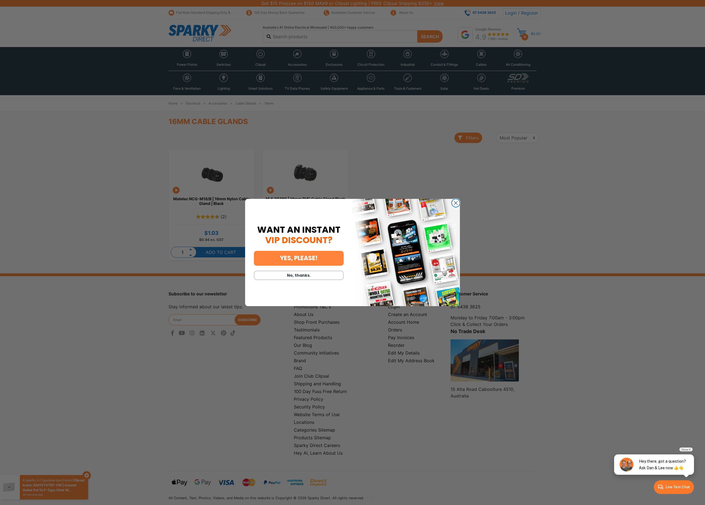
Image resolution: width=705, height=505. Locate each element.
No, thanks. (299, 275)
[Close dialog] (456, 203)
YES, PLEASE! (299, 258)
